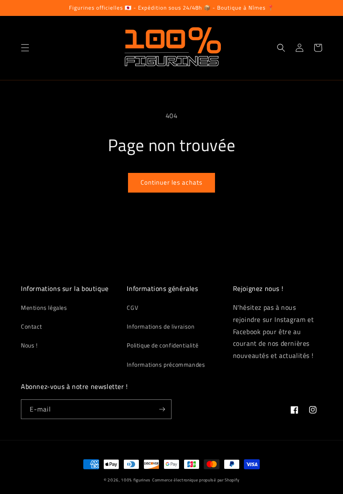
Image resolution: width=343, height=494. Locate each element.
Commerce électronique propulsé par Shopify (195, 480)
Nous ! (29, 345)
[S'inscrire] (162, 409)
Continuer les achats (171, 182)
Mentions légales (44, 307)
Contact (31, 326)
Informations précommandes (166, 364)
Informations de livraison (161, 326)
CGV (132, 307)
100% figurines (136, 480)
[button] (25, 48)
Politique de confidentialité (162, 345)
